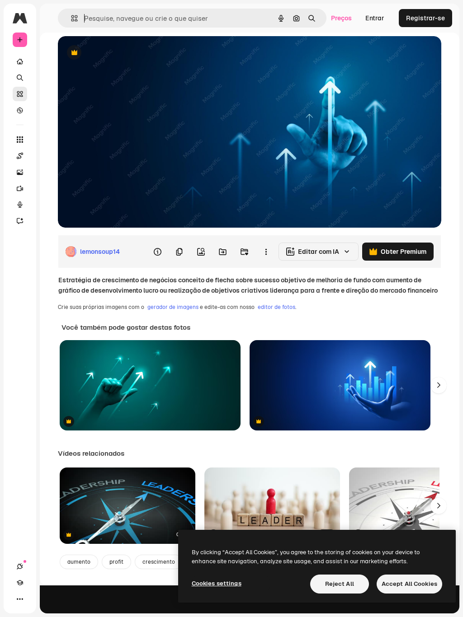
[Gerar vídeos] (20, 188)
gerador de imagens (172, 307)
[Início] (20, 61)
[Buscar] (20, 77)
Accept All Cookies (409, 584)
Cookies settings (216, 583)
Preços (341, 18)
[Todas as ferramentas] (20, 139)
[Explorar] (20, 110)
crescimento (158, 562)
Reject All (339, 584)
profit (116, 562)
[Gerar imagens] (20, 172)
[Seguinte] (438, 385)
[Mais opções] (266, 252)
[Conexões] (20, 566)
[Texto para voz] (20, 204)
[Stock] (20, 94)
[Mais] (20, 599)
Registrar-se (425, 18)
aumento (78, 562)
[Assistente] (20, 221)
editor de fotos (276, 307)
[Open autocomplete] (70, 18)
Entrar (374, 18)
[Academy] (20, 582)
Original (115, 53)
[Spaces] (20, 156)
